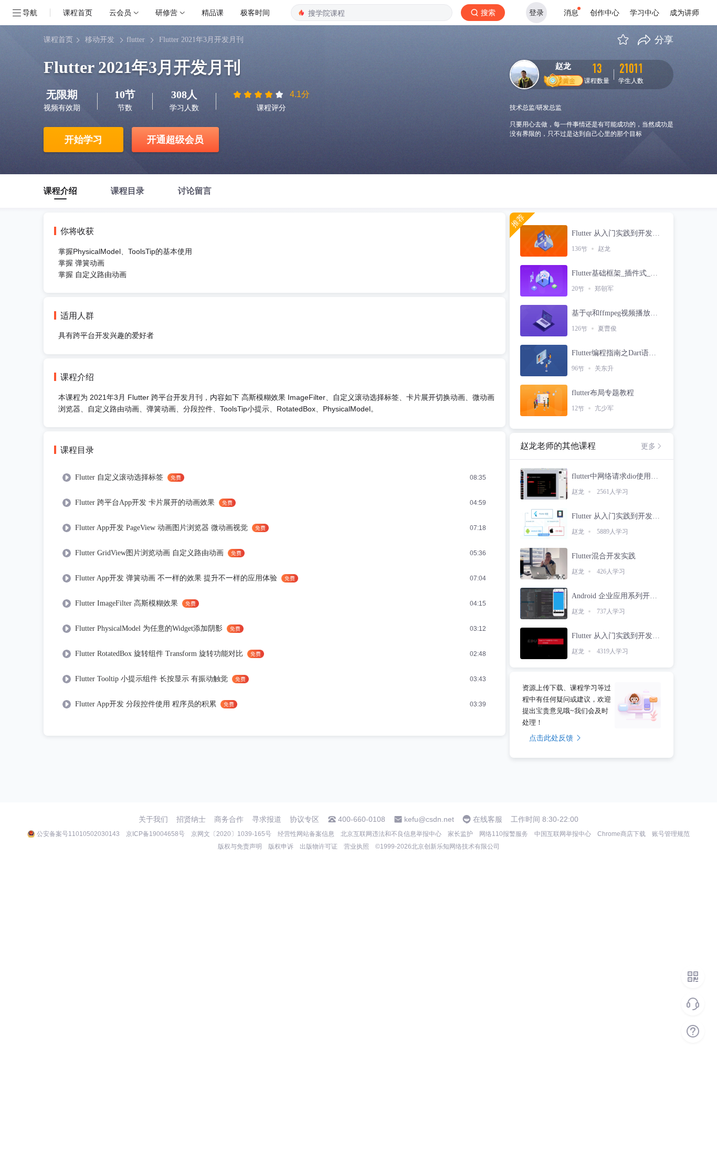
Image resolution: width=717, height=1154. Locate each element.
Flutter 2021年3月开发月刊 (201, 40)
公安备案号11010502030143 (78, 834)
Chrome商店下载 (621, 834)
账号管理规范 (671, 834)
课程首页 (77, 12)
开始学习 (83, 139)
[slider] (259, 94)
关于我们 (153, 819)
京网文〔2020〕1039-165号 (231, 834)
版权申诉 (280, 846)
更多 (648, 446)
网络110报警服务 (503, 834)
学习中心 (644, 12)
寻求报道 (266, 819)
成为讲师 (684, 12)
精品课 (213, 12)
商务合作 (229, 819)
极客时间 (255, 12)
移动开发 (99, 40)
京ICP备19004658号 (155, 834)
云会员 (120, 12)
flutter (135, 40)
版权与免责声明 (240, 846)
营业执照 (356, 846)
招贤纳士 (191, 819)
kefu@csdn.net (429, 819)
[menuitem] (274, 477)
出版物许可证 (319, 846)
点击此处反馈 (551, 738)
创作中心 (604, 12)
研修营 (166, 12)
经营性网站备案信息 (306, 834)
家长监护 (460, 834)
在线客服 (487, 819)
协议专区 (304, 819)
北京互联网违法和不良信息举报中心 (391, 834)
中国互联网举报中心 (562, 834)
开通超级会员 (175, 139)
